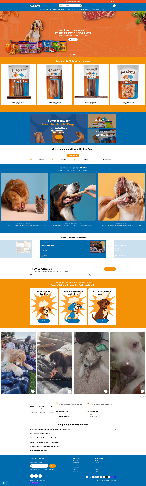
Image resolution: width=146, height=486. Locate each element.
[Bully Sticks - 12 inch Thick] (91, 82)
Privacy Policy (113, 480)
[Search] (80, 5)
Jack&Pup (36, 480)
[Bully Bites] (127, 82)
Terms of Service (105, 480)
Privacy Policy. (51, 469)
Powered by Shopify (42, 480)
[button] (71, 54)
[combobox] (70, 5)
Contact (98, 480)
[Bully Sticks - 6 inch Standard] (18, 82)
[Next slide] (77, 54)
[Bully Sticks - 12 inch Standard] (54, 82)
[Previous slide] (69, 54)
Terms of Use (44, 469)
